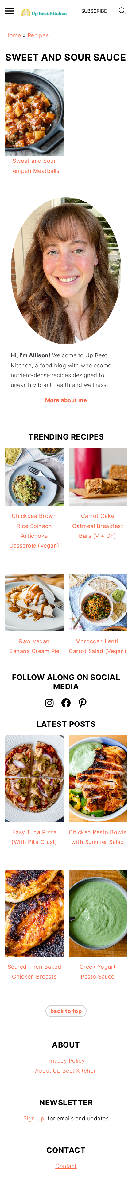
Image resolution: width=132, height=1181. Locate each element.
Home (13, 35)
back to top (66, 1011)
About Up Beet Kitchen (66, 1071)
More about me (66, 400)
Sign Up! (34, 1118)
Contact (66, 1166)
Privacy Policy (66, 1060)
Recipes (38, 35)
